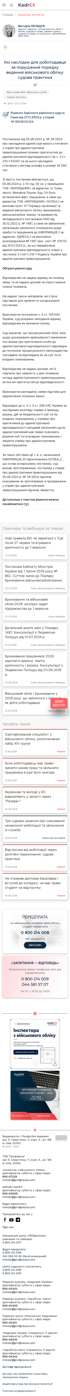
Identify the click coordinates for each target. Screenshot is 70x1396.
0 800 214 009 (35, 979)
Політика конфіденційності (19, 1390)
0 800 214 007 (11, 1242)
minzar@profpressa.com (18, 1180)
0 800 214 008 (11, 1252)
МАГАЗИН (35, 945)
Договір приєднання (16, 1366)
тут (26, 504)
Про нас (8, 1227)
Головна (7, 14)
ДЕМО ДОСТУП (59, 703)
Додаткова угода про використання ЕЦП (27, 1383)
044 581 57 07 (35, 984)
